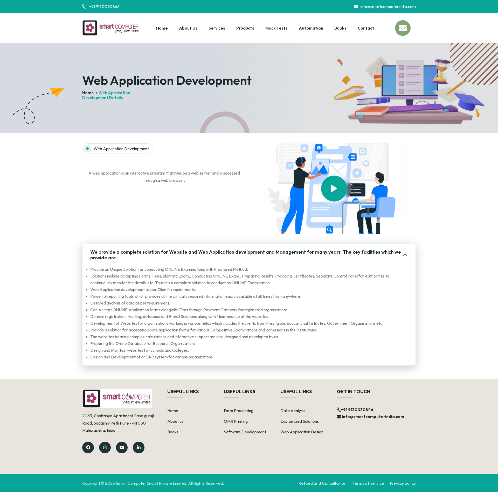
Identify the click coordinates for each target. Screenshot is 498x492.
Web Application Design (301, 431)
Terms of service (368, 483)
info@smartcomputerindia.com (388, 6)
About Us (188, 28)
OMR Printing (236, 421)
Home (162, 28)
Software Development (245, 431)
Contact (366, 28)
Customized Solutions (299, 421)
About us (175, 421)
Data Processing (238, 410)
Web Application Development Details (106, 95)
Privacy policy (403, 483)
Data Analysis (292, 410)
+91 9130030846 (104, 6)
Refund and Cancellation (323, 483)
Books (340, 28)
